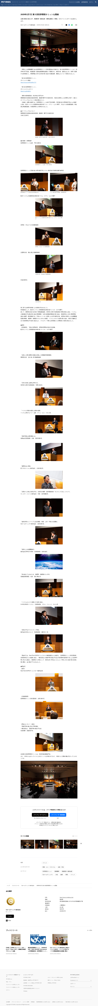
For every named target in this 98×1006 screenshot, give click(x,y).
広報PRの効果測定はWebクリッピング (31, 988)
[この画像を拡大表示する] (27, 844)
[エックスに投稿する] (66, 25)
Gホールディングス (48, 874)
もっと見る (89, 930)
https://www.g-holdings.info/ (66, 897)
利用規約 (33, 1002)
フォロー (10, 916)
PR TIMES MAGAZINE (28, 985)
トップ (8, 885)
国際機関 (57, 871)
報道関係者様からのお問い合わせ (43, 1002)
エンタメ (25, 4)
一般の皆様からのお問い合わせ (71, 1002)
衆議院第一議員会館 (67, 871)
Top (2, 4)
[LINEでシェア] (72, 25)
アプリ (20, 4)
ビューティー (32, 4)
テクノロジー (8, 4)
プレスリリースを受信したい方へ (13, 984)
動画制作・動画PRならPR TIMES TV (31, 980)
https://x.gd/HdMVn (26, 91)
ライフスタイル (48, 4)
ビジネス (56, 4)
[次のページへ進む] (80, 843)
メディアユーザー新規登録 (58, 814)
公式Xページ (72, 983)
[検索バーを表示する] (96, 2)
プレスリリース (15, 885)
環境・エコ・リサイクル (49, 867)
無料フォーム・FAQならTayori (54, 980)
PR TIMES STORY (27, 977)
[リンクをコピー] (76, 25)
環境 (67, 874)
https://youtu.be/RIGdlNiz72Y (28, 82)
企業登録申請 (84, 2)
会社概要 (8, 1002)
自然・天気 (61, 867)
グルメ (61, 4)
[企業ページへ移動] (10, 901)
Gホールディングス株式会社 (28, 885)
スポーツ (66, 4)
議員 (61, 874)
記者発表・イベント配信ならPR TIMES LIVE (33, 983)
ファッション (40, 4)
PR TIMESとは (9, 979)
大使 (56, 874)
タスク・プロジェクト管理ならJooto (55, 977)
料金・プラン (9, 981)
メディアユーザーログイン (40, 814)
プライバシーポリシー (16, 1002)
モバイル (15, 4)
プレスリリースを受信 (74, 2)
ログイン (91, 2)
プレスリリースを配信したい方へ (13, 987)
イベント (45, 862)
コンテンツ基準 (26, 1002)
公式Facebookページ (74, 977)
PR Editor (25, 991)
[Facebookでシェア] (69, 25)
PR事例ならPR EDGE (52, 983)
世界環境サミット (47, 871)
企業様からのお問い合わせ (57, 1002)
